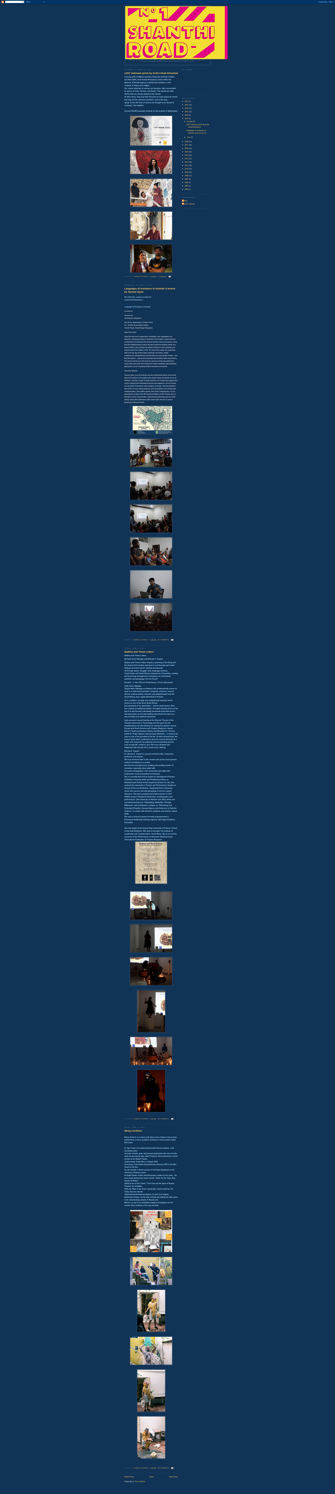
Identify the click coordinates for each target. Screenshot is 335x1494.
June (189, 137)
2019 (187, 118)
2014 (187, 155)
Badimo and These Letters (139, 651)
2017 (187, 145)
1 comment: (163, 276)
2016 (187, 148)
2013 (187, 159)
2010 (187, 169)
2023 (187, 105)
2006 (187, 182)
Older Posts (173, 1477)
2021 (187, 112)
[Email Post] (170, 276)
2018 (187, 142)
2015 (187, 152)
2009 (187, 172)
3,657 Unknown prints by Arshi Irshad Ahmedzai (151, 73)
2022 (187, 108)
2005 (187, 186)
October (190, 121)
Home (151, 1477)
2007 (187, 179)
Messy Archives (133, 1130)
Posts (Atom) (140, 1481)
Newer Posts (129, 1477)
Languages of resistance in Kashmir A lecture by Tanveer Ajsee (149, 290)
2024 (187, 101)
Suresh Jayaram (189, 204)
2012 (187, 162)
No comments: (164, 640)
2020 (187, 115)
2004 (187, 189)
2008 (187, 176)
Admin (185, 201)
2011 (187, 165)
